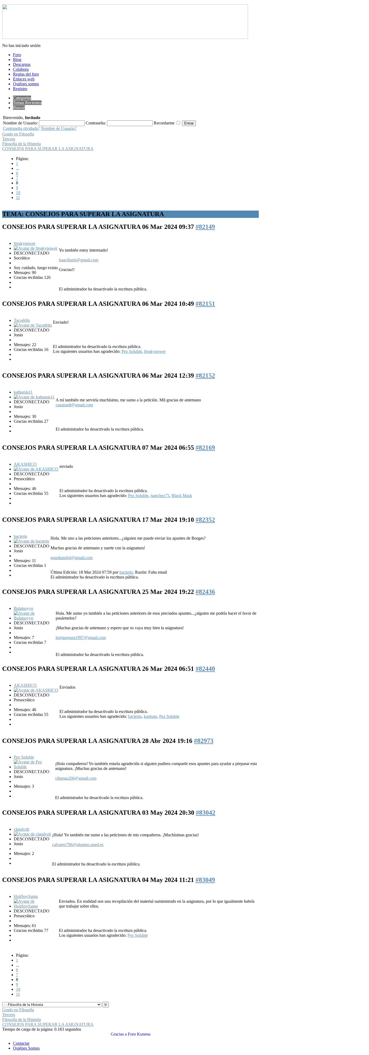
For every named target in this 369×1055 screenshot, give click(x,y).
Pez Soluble (132, 351)
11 (18, 197)
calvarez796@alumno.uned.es (77, 844)
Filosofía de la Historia (21, 143)
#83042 (205, 812)
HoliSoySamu (26, 896)
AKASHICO (25, 464)
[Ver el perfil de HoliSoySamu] (36, 906)
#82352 (205, 519)
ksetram (150, 716)
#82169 (205, 447)
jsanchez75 (159, 495)
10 (18, 192)
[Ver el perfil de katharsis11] (34, 397)
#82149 (205, 226)
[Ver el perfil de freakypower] (35, 248)
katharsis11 (23, 392)
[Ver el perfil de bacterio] (31, 541)
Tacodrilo (22, 320)
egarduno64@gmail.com (72, 557)
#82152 (205, 375)
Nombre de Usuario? (58, 128)
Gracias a (119, 1034)
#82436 (205, 591)
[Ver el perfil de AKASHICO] (36, 469)
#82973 (203, 740)
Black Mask (182, 495)
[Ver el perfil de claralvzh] (32, 834)
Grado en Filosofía (18, 134)
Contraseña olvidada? (21, 128)
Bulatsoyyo (23, 608)
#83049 (205, 879)
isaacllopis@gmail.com (78, 260)
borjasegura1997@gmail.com (81, 637)
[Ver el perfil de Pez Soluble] (34, 767)
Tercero (8, 139)
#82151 (205, 303)
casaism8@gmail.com (74, 405)
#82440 (205, 668)
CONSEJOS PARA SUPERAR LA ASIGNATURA (47, 148)
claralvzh (21, 829)
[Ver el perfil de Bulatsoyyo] (34, 618)
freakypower (24, 243)
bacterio (20, 536)
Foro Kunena (139, 1034)
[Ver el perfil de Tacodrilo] (33, 325)
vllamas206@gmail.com (75, 778)
